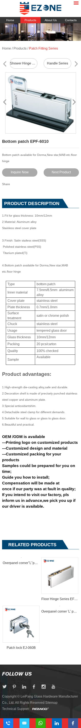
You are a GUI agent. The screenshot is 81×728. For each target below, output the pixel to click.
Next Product (61, 172)
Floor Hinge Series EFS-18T (59, 599)
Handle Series (57, 63)
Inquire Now (20, 172)
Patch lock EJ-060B (21, 647)
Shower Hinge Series (23, 63)
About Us (51, 20)
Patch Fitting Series (43, 48)
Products (30, 20)
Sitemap (51, 702)
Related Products (32, 544)
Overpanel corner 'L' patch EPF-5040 (59, 611)
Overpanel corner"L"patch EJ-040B (21, 563)
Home (10, 20)
